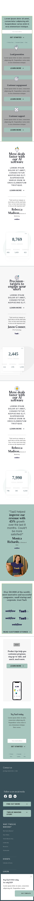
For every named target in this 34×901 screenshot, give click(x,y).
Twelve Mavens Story (8, 838)
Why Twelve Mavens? (8, 831)
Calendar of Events (7, 863)
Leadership (6, 842)
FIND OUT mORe (17, 804)
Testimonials (6, 850)
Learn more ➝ (17, 68)
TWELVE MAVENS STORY (17, 813)
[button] (29, 4)
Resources (5, 846)
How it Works (6, 835)
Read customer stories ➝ (17, 632)
